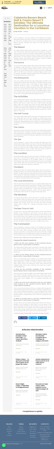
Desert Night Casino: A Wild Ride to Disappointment (22, 385)
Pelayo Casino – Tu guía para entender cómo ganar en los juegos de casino (6, 58)
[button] (41, 8)
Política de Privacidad (45, 443)
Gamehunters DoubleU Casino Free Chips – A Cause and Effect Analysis (22, 337)
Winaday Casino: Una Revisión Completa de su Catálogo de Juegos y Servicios (42, 337)
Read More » (18, 348)
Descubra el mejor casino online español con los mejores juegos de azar (42, 387)
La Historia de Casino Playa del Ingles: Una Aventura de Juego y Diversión (31, 313)
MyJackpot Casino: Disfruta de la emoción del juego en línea (28, 237)
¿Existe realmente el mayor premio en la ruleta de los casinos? (42, 361)
